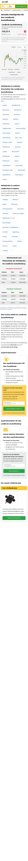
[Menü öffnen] (26, 2)
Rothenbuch (6, 161)
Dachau (5, 236)
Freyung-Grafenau (7, 241)
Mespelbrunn (6, 156)
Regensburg (15, 232)
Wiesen (5, 179)
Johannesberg (6, 137)
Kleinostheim (6, 147)
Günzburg (5, 213)
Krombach (18, 147)
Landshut (5, 250)
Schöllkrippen (6, 165)
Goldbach (15, 119)
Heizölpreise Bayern (16, 10)
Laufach (5, 151)
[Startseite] (1, 10)
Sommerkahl (18, 165)
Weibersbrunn (6, 175)
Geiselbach (17, 114)
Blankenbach (18, 110)
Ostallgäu (5, 199)
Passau (4, 204)
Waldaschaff (21, 170)
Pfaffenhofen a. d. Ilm (9, 218)
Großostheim (6, 124)
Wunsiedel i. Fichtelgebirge (10, 227)
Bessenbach (6, 110)
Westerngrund (19, 175)
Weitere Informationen (14, 518)
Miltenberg (14, 204)
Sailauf (16, 161)
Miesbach (15, 199)
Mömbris (17, 156)
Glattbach (5, 119)
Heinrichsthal (6, 133)
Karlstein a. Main (7, 142)
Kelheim (19, 241)
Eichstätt (5, 232)
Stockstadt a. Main (8, 170)
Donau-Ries (20, 209)
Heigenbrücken (7, 128)
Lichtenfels (15, 236)
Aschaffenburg (16, 105)
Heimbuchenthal (20, 128)
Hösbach (17, 133)
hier (24, 413)
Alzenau (5, 105)
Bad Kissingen (6, 222)
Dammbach (6, 114)
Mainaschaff (15, 151)
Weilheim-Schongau (18, 213)
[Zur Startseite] (4, 2)
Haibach (17, 124)
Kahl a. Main (18, 137)
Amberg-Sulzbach (7, 209)
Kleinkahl (19, 142)
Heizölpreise (7, 10)
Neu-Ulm (5, 246)
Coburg (14, 246)
